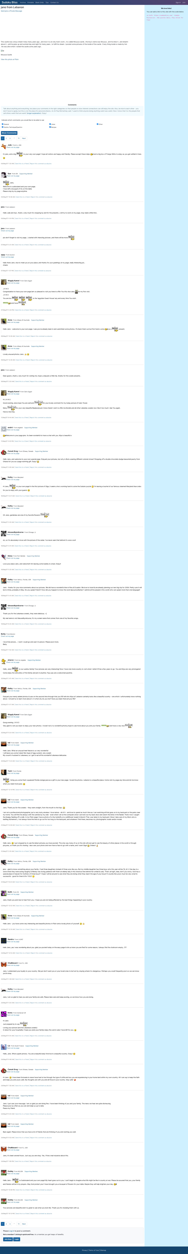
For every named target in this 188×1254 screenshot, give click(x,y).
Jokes (53, 124)
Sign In (178, 2)
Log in (11, 1231)
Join (183, 2)
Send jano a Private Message (11, 11)
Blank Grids (39, 2)
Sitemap (103, 1250)
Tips (47, 2)
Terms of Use (94, 1250)
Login (17, 1239)
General (6, 124)
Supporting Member (26, 174)
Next (24, 138)
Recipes (53, 127)
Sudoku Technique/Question (13, 127)
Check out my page (12, 147)
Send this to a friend (22, 163)
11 (18, 138)
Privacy (84, 1250)
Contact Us (54, 2)
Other (101, 124)
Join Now (8, 1239)
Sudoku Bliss (10, 2)
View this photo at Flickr (10, 59)
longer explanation (34, 113)
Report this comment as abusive (40, 163)
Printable (30, 2)
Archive (23, 2)
